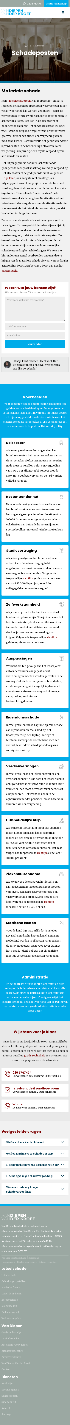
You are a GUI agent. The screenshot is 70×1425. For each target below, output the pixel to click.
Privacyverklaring (48, 1261)
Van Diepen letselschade (13, 1257)
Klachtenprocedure (27, 1261)
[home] (16, 11)
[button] (63, 12)
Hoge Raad (8, 178)
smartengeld (9, 270)
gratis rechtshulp (34, 1055)
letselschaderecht (20, 100)
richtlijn (28, 578)
